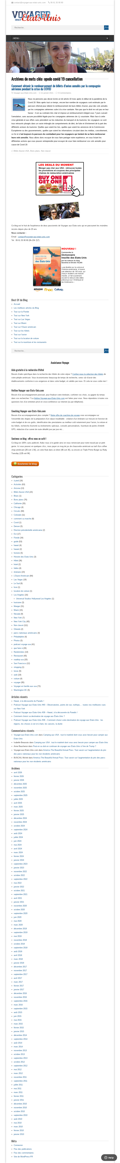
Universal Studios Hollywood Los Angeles (33, 599)
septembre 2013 (20, 1058)
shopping (17, 667)
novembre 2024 (20, 822)
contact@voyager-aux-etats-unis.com (34, 237)
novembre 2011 (20, 1077)
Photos (17, 640)
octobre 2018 (19, 944)
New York (18, 618)
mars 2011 (18, 1092)
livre (15, 587)
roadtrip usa (19, 659)
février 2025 (19, 810)
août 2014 (18, 1043)
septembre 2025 (20, 795)
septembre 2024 (20, 829)
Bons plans (35, 151)
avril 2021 (18, 898)
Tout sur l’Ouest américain (25, 327)
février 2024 (19, 856)
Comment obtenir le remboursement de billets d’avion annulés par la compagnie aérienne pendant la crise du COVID (56, 87)
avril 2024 (18, 849)
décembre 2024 (20, 818)
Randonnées (19, 652)
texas (16, 671)
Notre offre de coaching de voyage (65, 415)
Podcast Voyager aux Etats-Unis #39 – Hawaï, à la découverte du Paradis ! (46, 712)
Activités (17, 484)
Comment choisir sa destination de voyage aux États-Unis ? (39, 716)
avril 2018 (18, 955)
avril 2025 (18, 803)
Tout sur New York (21, 315)
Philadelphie (19, 637)
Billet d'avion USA (21, 151)
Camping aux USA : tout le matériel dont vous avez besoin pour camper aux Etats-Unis (71, 742)
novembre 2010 (20, 1107)
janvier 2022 (19, 887)
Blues (16, 496)
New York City (20, 621)
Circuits (17, 511)
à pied (16, 480)
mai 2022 (18, 883)
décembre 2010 (20, 1104)
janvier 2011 (19, 1100)
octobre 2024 (19, 826)
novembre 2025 (20, 788)
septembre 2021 (20, 894)
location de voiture (21, 591)
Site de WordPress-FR (23, 1157)
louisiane (17, 602)
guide (16, 541)
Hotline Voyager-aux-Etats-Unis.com (49, 398)
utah (15, 675)
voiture (16, 679)
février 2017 (19, 986)
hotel (16, 564)
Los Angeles (19, 595)
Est (15, 534)
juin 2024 (17, 841)
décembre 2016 (20, 993)
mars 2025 (18, 807)
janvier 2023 (19, 868)
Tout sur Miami (20, 323)
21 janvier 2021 (47, 93)
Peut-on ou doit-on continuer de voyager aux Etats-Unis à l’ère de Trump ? (64, 746)
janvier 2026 (19, 780)
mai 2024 (18, 845)
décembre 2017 (20, 967)
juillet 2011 (18, 1085)
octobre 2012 (19, 1062)
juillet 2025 (18, 799)
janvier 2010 (19, 1134)
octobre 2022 (19, 875)
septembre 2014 (20, 1039)
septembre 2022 (20, 879)
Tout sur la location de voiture (26, 338)
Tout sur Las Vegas (22, 319)
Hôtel (16, 560)
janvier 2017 (19, 989)
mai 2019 (18, 936)
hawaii (16, 549)
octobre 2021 (19, 890)
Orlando (17, 629)
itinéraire (17, 572)
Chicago (17, 507)
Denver (17, 526)
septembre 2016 (20, 1001)
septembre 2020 (20, 913)
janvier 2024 (19, 860)
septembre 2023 (20, 864)
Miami (16, 610)
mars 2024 (18, 852)
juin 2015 (17, 1016)
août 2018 (18, 951)
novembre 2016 (20, 997)
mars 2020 (18, 925)
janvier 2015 (19, 1031)
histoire (17, 553)
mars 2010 (18, 1127)
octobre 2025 (19, 791)
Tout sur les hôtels (21, 331)
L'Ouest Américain (21, 576)
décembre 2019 (20, 929)
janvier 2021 (19, 902)
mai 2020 (18, 921)
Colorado (17, 515)
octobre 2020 (19, 909)
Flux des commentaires (24, 1153)
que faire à (18, 648)
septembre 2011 (20, 1081)
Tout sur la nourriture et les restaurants (30, 342)
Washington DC (20, 690)
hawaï (16, 545)
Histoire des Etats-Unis (23, 557)
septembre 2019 (20, 932)
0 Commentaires (64, 93)
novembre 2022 (20, 871)
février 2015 (19, 1028)
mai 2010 (18, 1123)
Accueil (17, 304)
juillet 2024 (18, 837)
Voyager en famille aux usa (25, 686)
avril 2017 (18, 978)
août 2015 (18, 1012)
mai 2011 (17, 1088)
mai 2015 (18, 1020)
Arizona (17, 488)
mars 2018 (18, 959)
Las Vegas (18, 579)
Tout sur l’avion (20, 334)
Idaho (16, 568)
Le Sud (17, 583)
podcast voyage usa (22, 644)
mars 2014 (18, 1047)
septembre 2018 (20, 948)
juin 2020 (17, 917)
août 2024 (18, 833)
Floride (16, 538)
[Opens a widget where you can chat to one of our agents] (109, 1158)
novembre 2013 (20, 1050)
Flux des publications (23, 1149)
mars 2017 (18, 982)
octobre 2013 (19, 1054)
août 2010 (18, 1119)
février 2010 (19, 1130)
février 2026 (19, 776)
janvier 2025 (19, 814)
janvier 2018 (19, 963)
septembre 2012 (20, 1066)
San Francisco (20, 663)
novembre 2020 (20, 906)
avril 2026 (18, 772)
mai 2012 (18, 1069)
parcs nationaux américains (25, 633)
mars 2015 (18, 1024)
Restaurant (18, 656)
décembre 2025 (20, 784)
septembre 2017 (20, 974)
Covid (16, 522)
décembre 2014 (20, 1035)
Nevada (17, 614)
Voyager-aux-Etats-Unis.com (25, 93)
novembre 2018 (20, 940)
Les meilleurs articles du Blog (26, 308)
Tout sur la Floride (21, 312)
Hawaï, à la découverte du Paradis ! (29, 701)
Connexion (18, 1145)
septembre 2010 (20, 1115)
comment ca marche (22, 519)
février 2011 (19, 1096)
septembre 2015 (20, 1008)
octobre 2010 (19, 1111)
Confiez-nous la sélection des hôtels (87, 374)
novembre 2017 (20, 970)
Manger (17, 606)
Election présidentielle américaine (28, 530)
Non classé (45, 151)
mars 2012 (18, 1073)
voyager (17, 682)
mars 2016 (18, 1005)
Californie (18, 503)
